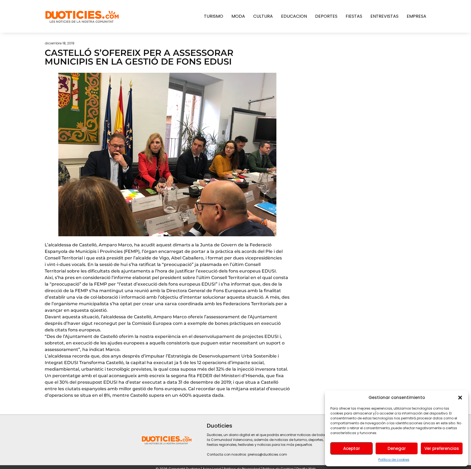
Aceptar (351, 448)
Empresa (416, 16)
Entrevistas (384, 16)
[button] (460, 397)
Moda (238, 16)
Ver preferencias (441, 448)
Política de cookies (393, 459)
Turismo (213, 16)
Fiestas (354, 16)
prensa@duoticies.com (267, 454)
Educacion (294, 16)
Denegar (397, 448)
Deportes (326, 16)
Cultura (263, 16)
